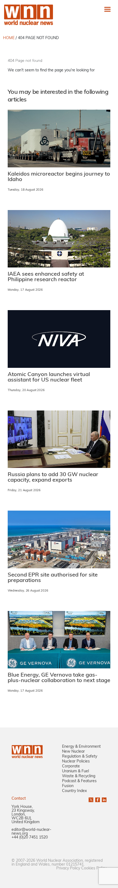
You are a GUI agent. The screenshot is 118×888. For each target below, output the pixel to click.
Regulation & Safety (79, 757)
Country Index (74, 791)
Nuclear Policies (76, 761)
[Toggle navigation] (107, 9)
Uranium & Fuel (75, 771)
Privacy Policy (68, 868)
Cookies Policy (93, 868)
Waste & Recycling (78, 776)
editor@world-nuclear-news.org (31, 832)
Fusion (68, 786)
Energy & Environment (81, 747)
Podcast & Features (79, 781)
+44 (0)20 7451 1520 (30, 837)
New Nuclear (73, 752)
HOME (9, 38)
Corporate (71, 766)
